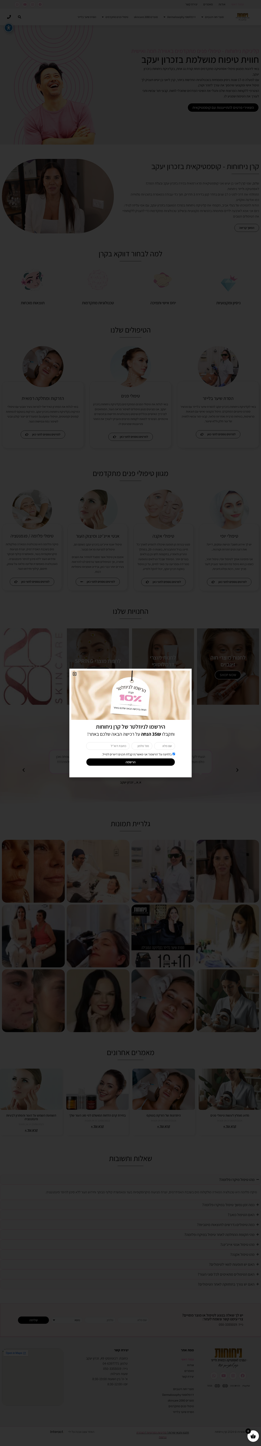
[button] (74, 673)
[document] (130, 723)
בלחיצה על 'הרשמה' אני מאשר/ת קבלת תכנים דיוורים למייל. (137, 754)
